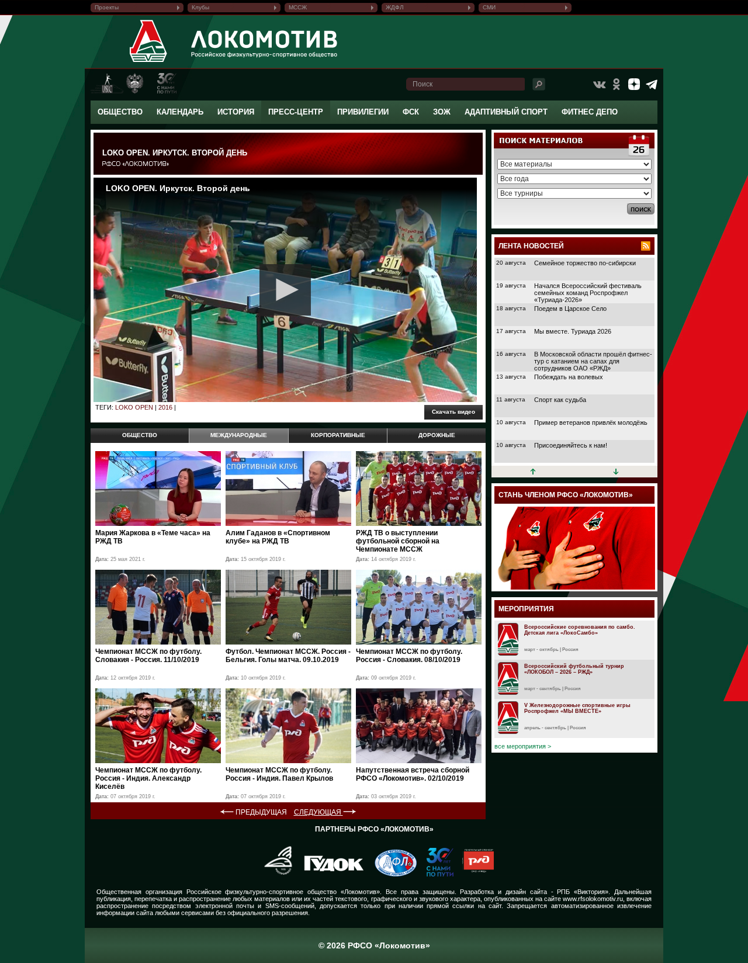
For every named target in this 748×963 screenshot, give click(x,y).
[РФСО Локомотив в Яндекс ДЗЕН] (634, 84)
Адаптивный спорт (506, 112)
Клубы (200, 7)
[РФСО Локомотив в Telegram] (651, 84)
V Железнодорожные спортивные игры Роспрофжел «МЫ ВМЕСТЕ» (577, 708)
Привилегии (363, 112)
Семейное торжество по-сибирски (585, 262)
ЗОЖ (442, 112)
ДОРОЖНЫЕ (436, 435)
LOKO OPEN (134, 407)
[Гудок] (330, 874)
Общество (120, 112)
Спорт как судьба (560, 399)
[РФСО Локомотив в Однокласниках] (616, 84)
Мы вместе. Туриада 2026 (572, 331)
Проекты (107, 7)
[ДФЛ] (391, 874)
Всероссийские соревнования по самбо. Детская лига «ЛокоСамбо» (579, 630)
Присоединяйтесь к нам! (570, 445)
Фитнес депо (590, 112)
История (235, 112)
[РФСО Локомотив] (148, 62)
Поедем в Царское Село (570, 308)
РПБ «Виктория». (583, 891)
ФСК (411, 112)
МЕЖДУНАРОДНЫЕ (238, 435)
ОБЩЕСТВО (139, 435)
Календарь (180, 112)
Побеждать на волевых (568, 376)
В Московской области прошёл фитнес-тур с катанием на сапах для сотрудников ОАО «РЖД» (593, 361)
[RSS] (645, 246)
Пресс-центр (295, 112)
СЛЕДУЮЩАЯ (318, 812)
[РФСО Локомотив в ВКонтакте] (599, 84)
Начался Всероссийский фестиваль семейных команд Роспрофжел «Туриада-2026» (588, 292)
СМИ (489, 7)
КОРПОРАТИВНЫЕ (338, 435)
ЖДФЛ (395, 7)
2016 (165, 407)
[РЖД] (473, 874)
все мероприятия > (522, 746)
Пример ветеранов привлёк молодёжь (590, 422)
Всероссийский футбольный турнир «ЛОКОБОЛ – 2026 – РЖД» (574, 669)
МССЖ (298, 7)
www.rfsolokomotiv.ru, (594, 898)
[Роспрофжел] (274, 874)
